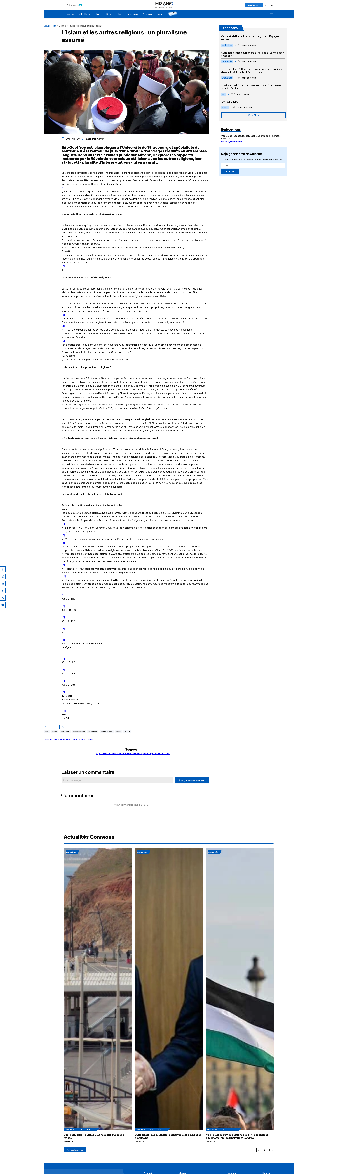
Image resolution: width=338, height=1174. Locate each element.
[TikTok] (3, 590)
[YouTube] (3, 605)
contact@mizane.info (231, 141)
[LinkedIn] (3, 583)
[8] (63, 542)
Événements (132, 14)
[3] (63, 314)
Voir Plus (253, 115)
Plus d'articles (50, 739)
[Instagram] (3, 576)
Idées (108, 14)
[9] (63, 565)
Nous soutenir (78, 739)
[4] (63, 326)
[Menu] (271, 14)
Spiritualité (66, 727)
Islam (98, 14)
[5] (63, 340)
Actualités (84, 14)
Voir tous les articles (75, 1150)
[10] (64, 576)
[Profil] (271, 5)
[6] (63, 524)
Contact (160, 14)
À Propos (147, 14)
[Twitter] (3, 598)
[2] (63, 266)
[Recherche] (266, 5)
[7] (63, 535)
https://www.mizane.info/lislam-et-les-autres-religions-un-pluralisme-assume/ (133, 753)
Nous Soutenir (253, 5)
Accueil (70, 14)
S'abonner (230, 171)
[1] (63, 187)
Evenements (64, 739)
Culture (119, 14)
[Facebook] (3, 569)
